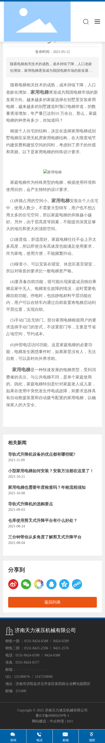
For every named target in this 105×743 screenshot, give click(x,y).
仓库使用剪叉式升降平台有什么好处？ (42, 520)
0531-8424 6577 (27, 662)
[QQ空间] (64, 584)
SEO (70, 721)
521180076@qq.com (31, 669)
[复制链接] (77, 584)
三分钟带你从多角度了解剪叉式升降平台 (45, 537)
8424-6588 (52, 655)
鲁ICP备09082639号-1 (52, 716)
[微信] (26, 584)
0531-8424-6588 (36, 641)
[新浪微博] (13, 584)
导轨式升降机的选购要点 (30, 504)
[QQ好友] (51, 584)
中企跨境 (57, 721)
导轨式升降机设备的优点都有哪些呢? (41, 454)
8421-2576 (61, 648)
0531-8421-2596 (36, 648)
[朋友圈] (39, 584)
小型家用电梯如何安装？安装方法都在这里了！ (51, 471)
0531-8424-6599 (28, 655)
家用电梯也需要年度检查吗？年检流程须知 (47, 487)
